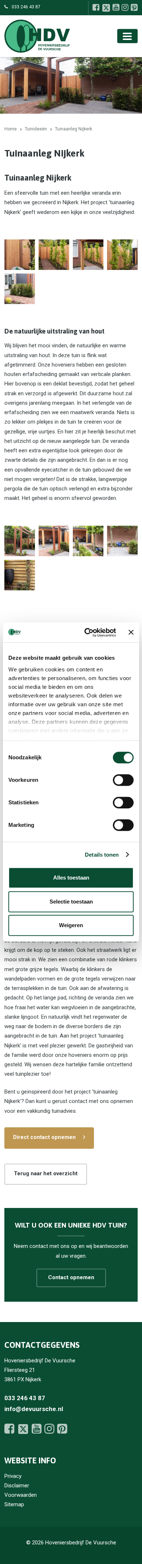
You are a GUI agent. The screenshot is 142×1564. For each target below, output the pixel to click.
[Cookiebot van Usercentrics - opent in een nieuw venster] (87, 632)
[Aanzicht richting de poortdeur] (54, 254)
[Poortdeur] (19, 254)
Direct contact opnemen (44, 1137)
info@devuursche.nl (33, 1409)
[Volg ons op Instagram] (125, 7)
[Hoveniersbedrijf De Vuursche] (37, 35)
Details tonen (102, 855)
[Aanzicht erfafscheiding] (88, 254)
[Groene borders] (19, 289)
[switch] (123, 780)
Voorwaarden (20, 1495)
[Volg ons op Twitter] (106, 7)
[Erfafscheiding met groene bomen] (122, 254)
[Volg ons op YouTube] (116, 7)
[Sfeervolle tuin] (88, 541)
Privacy (12, 1476)
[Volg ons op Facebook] (95, 7)
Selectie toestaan (71, 901)
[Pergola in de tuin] (19, 541)
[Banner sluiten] (131, 632)
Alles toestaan (71, 877)
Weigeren (71, 925)
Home (10, 129)
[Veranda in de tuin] (54, 541)
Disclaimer (16, 1485)
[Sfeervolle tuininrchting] (19, 575)
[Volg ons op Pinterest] (134, 7)
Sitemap (14, 1504)
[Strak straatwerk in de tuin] (122, 541)
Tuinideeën (36, 129)
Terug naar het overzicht (46, 1173)
